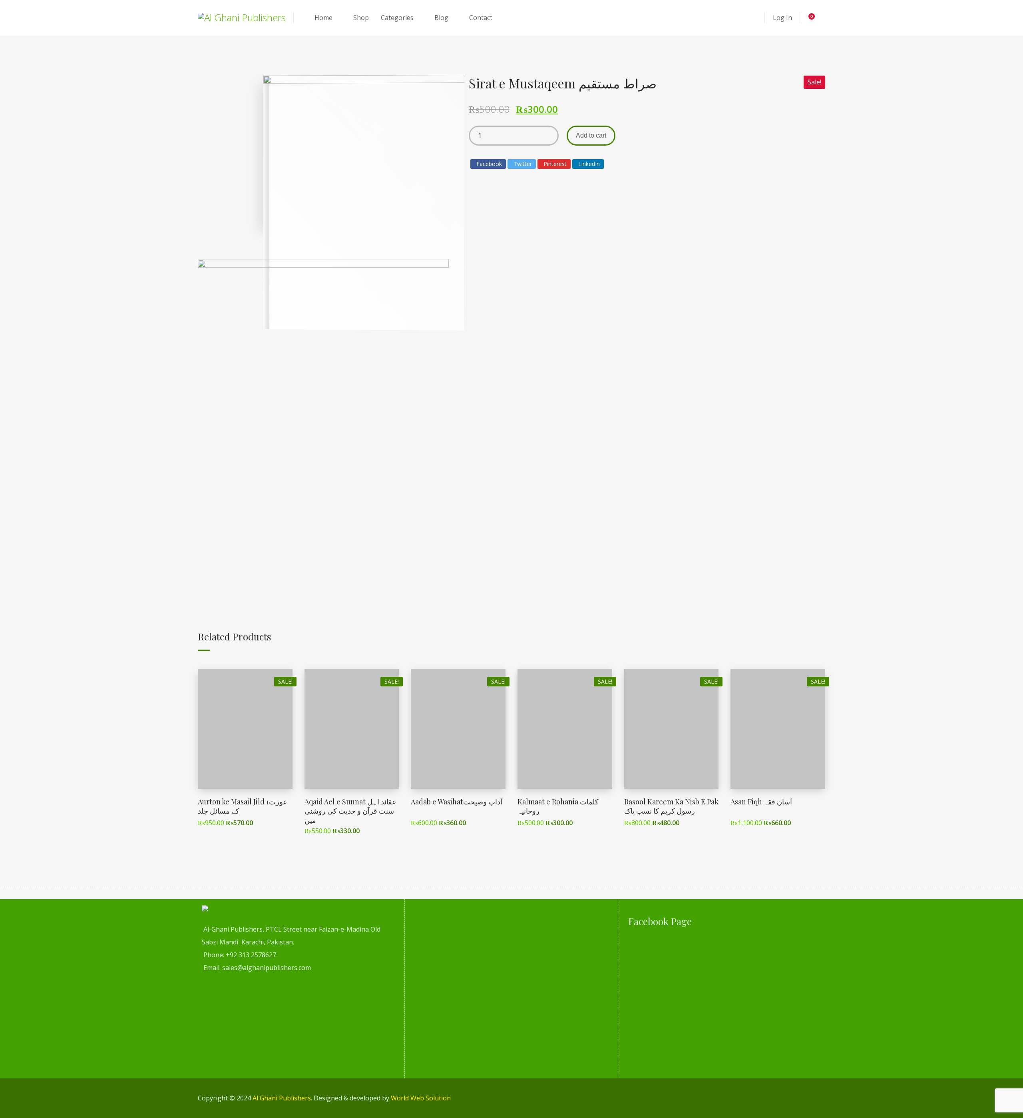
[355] (323, 419)
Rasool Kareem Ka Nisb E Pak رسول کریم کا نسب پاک (671, 806)
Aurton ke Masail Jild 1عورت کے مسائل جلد (242, 806)
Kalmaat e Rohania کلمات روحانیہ (558, 806)
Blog (441, 17)
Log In (782, 17)
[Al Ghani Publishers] (242, 17)
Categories (397, 17)
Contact (480, 17)
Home (323, 17)
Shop (361, 17)
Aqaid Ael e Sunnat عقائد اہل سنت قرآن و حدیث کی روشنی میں (350, 811)
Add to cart (591, 135)
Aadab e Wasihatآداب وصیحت (456, 801)
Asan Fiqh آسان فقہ (761, 801)
